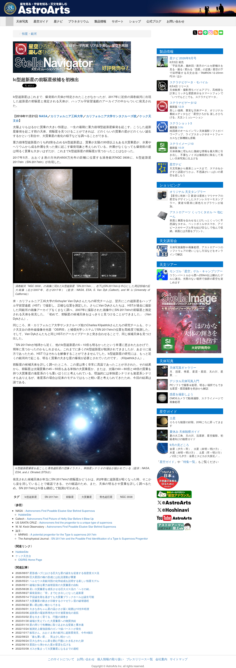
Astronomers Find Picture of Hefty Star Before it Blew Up (60, 518)
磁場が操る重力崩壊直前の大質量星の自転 (54, 585)
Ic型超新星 (31, 497)
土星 (173, 418)
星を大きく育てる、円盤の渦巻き (49, 617)
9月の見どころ (179, 445)
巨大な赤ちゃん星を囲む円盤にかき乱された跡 (57, 640)
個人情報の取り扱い (110, 659)
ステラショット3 (181, 123)
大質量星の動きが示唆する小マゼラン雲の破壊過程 (59, 601)
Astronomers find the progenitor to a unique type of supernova (75, 522)
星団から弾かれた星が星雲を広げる (50, 644)
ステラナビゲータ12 (183, 102)
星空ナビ (175, 164)
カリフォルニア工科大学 (67, 116)
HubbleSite (24, 514)
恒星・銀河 (29, 33)
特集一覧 (189, 462)
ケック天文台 (23, 556)
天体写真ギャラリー (183, 367)
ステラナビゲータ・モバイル (189, 82)
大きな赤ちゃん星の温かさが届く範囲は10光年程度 (59, 609)
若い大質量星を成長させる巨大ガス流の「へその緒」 (60, 589)
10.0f (181, 147)
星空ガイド (41, 21)
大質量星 (86, 497)
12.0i (181, 106)
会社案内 (161, 659)
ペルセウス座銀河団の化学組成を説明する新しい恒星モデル (64, 581)
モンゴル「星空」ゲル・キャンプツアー (196, 271)
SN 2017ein (51, 497)
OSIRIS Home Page (30, 559)
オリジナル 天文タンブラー (188, 191)
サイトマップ (179, 659)
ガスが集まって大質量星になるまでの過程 (54, 648)
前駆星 (70, 497)
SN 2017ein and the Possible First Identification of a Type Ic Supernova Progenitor (99, 538)
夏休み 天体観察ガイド (185, 431)
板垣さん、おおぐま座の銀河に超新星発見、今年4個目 (61, 632)
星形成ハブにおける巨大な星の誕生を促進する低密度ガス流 (64, 573)
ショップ (135, 21)
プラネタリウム (78, 21)
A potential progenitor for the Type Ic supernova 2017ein (63, 534)
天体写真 (22, 21)
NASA (43, 116)
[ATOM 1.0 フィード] (216, 32)
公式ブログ (153, 21)
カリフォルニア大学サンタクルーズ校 (111, 116)
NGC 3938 (126, 497)
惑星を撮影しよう (181, 394)
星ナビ (58, 21)
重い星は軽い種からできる (45, 605)
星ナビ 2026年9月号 (183, 58)
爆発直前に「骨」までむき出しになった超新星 (57, 593)
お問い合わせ (175, 21)
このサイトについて (61, 659)
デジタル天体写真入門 (184, 381)
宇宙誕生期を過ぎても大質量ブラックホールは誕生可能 (62, 597)
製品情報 (100, 21)
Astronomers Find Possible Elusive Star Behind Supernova (60, 511)
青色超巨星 (106, 497)
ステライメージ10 (182, 143)
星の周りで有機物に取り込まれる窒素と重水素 (57, 624)
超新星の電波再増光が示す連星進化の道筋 (54, 612)
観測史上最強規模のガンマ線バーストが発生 (55, 628)
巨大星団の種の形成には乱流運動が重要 (53, 577)
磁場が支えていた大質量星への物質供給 (53, 621)
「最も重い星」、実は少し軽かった (50, 636)
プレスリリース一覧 (139, 659)
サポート (118, 21)
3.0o (180, 127)
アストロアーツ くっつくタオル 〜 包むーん (196, 214)
